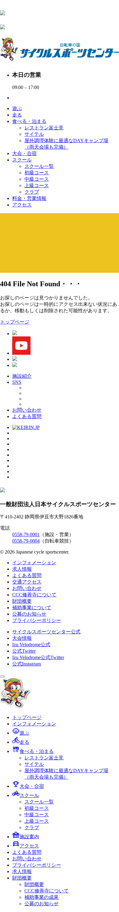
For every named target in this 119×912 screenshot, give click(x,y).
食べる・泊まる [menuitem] (33, 751)
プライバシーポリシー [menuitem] (36, 865)
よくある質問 (26, 416)
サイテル (34, 134)
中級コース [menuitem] (36, 814)
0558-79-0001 (26, 534)
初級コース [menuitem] (36, 808)
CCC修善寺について (34, 594)
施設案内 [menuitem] (25, 836)
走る (17, 114)
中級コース (36, 179)
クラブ (31, 192)
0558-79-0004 (26, 540)
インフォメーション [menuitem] (34, 723)
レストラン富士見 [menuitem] (43, 757)
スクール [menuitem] (25, 795)
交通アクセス (26, 581)
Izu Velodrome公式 (31, 644)
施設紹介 (22, 376)
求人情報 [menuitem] (22, 871)
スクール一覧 (39, 166)
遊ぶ (17, 108)
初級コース (36, 172)
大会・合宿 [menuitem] (28, 786)
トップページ (14, 321)
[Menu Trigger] (2, 676)
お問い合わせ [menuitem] (26, 858)
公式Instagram (26, 663)
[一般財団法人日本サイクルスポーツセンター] (2, 11)
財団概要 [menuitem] (22, 877)
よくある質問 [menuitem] (26, 852)
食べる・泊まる (29, 121)
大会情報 (22, 638)
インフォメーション (34, 562)
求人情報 (22, 569)
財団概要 (22, 601)
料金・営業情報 (29, 198)
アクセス (22, 204)
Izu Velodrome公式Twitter (38, 657)
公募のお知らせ (29, 614)
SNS (16, 382)
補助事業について (31, 607)
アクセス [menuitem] (25, 845)
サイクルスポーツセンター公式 (46, 631)
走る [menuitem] (20, 742)
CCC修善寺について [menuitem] (46, 890)
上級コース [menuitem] (36, 821)
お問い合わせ (26, 410)
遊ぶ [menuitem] (20, 733)
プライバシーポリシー (36, 620)
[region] (59, 243)
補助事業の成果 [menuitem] (41, 897)
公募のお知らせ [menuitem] (41, 903)
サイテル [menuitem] (34, 764)
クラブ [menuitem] (31, 827)
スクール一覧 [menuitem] (39, 801)
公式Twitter (24, 651)
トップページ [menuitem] (26, 717)
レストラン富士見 (43, 127)
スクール (22, 159)
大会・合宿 (24, 153)
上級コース (36, 185)
